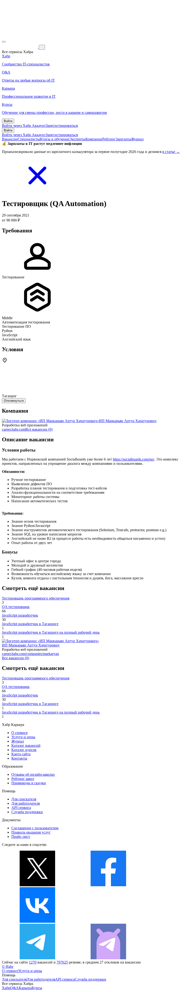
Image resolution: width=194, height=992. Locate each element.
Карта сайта (21, 754)
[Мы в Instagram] (108, 921)
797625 (62, 962)
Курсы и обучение (54, 139)
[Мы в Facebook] (108, 885)
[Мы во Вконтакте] (37, 921)
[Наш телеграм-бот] (108, 958)
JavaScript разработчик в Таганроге (30, 624)
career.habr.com (13, 429)
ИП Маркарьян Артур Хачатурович (127, 421)
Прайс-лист (20, 837)
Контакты (19, 758)
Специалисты (29, 139)
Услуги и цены (23, 737)
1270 (32, 962)
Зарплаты (123, 139)
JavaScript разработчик (20, 615)
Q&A (14, 988)
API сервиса (21, 808)
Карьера (25, 988)
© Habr (7, 966)
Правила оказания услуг (31, 832)
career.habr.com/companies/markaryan (30, 654)
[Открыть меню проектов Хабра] (4, 41)
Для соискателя (23, 799)
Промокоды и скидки (28, 783)
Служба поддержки (27, 812)
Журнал (137, 139)
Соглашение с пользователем (34, 828)
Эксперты (77, 139)
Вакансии (10, 139)
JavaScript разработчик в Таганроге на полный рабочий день (51, 632)
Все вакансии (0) (39, 429)
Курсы (37, 988)
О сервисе (19, 733)
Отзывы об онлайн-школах (33, 774)
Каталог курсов (23, 750)
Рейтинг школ (22, 779)
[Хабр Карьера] (20, 47)
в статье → (171, 152)
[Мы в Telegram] (37, 958)
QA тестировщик (16, 607)
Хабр (6, 988)
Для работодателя (25, 803)
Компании (93, 139)
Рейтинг (109, 139)
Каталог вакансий (25, 745)
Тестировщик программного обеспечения (35, 598)
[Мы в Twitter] (37, 885)
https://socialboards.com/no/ (133, 459)
